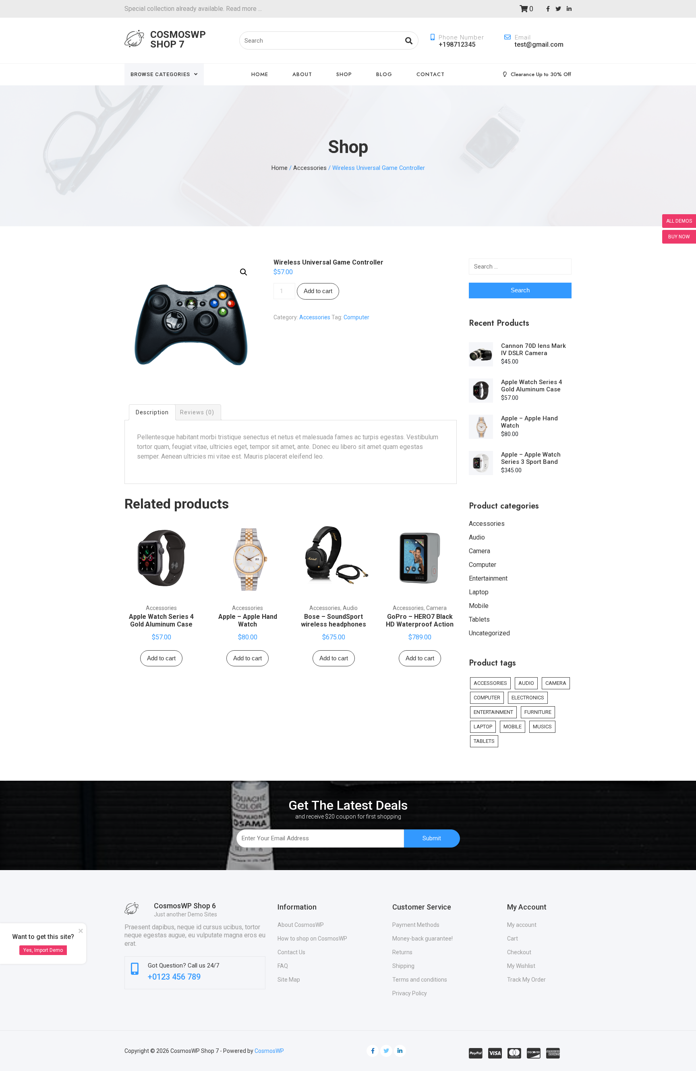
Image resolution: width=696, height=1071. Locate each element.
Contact (430, 74)
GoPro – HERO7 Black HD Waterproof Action (420, 620)
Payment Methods (415, 925)
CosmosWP (269, 1051)
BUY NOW (679, 237)
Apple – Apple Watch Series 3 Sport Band (531, 458)
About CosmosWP (301, 925)
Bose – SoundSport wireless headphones (333, 620)
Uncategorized (489, 633)
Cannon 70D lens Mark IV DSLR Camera (533, 349)
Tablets (479, 619)
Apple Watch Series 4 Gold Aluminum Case (161, 620)
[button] (243, 272)
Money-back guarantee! (422, 938)
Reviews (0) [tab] (197, 412)
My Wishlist (521, 966)
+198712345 (457, 44)
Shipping (403, 966)
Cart (512, 938)
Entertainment (488, 578)
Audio (350, 608)
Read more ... (243, 8)
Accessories (310, 168)
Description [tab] (152, 412)
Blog (384, 74)
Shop (344, 74)
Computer (356, 317)
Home (259, 74)
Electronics (528, 698)
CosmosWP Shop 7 (178, 39)
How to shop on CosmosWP (312, 938)
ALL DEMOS (679, 221)
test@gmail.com (539, 44)
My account (521, 925)
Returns (402, 952)
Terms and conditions (419, 979)
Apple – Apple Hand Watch (247, 620)
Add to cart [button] (161, 658)
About (302, 74)
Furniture (537, 712)
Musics (542, 727)
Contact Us (291, 952)
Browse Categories (160, 74)
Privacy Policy (409, 993)
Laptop (479, 592)
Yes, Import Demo (43, 950)
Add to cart (318, 290)
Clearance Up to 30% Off (541, 74)
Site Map (289, 979)
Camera (436, 608)
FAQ (283, 966)
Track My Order (526, 979)
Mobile (479, 606)
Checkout (519, 952)
